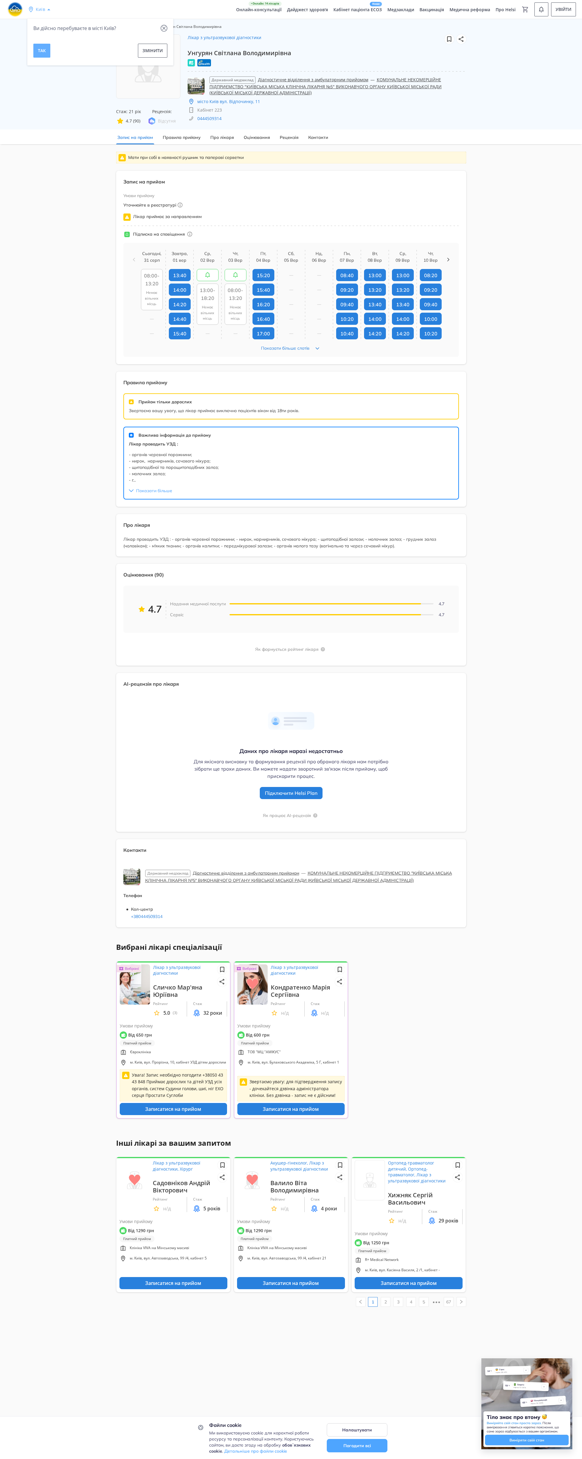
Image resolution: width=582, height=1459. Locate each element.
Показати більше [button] (154, 490)
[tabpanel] (291, 543)
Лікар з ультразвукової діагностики (224, 37)
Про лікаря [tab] (222, 137)
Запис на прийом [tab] (135, 137)
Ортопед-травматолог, (408, 1172)
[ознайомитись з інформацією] (208, 275)
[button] (461, 39)
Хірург (186, 1169)
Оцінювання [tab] (257, 137)
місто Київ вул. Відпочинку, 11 (228, 101)
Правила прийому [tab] (182, 137)
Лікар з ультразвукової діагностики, (176, 1166)
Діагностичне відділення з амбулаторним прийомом (313, 79)
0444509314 (209, 118)
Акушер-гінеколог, (289, 1163)
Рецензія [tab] (289, 137)
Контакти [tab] (318, 137)
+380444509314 (146, 916)
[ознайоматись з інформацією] (189, 234)
